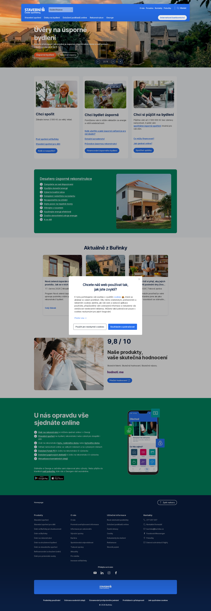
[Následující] (113, 62)
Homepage (38, 502)
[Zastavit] (120, 62)
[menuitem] (32, 18)
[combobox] (61, 9)
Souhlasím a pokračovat (122, 327)
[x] (139, 279)
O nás (73, 515)
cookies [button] (118, 297)
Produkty (38, 515)
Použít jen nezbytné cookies (90, 327)
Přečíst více (79, 318)
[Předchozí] (98, 62)
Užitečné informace (116, 515)
